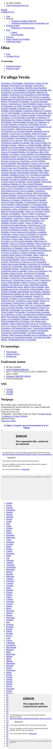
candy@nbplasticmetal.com (17, 369)
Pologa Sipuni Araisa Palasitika (13, 264)
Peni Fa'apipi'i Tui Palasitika (21, 85)
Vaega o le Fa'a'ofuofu (34, 211)
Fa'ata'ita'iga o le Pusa (13, 314)
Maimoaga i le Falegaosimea (22, 28)
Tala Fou (9, 37)
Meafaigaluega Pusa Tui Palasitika (22, 340)
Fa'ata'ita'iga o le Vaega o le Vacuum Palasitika (32, 188)
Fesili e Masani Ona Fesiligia (18, 39)
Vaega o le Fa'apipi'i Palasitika (22, 243)
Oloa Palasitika (17, 35)
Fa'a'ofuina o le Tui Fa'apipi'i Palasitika (17, 241)
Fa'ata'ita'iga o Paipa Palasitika (22, 278)
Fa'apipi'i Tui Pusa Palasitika (21, 298)
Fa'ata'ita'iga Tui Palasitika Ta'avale (32, 124)
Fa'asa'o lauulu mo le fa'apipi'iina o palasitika (28, 232)
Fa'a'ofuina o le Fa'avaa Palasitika (14, 330)
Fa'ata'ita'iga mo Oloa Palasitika (34, 113)
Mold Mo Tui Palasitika (10, 310)
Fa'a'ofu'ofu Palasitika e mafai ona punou (17, 127)
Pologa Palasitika (44, 115)
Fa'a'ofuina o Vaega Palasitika (22, 154)
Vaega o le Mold (27, 214)
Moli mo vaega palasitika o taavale (35, 166)
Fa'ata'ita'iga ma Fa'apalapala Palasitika (17, 337)
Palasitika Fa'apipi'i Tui (19, 175)
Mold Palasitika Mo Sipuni (12, 287)
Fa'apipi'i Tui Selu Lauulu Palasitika (28, 170)
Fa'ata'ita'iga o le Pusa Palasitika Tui (35, 156)
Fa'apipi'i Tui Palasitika (38, 330)
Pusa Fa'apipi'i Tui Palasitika (32, 310)
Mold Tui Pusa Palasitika (34, 287)
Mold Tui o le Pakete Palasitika (37, 305)
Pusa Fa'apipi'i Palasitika (32, 184)
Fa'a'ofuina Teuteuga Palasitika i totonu (26, 246)
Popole (14, 32)
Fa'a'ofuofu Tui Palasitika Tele (39, 90)
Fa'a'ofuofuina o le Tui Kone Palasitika (17, 131)
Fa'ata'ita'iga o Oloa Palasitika (31, 289)
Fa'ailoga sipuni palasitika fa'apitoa (37, 314)
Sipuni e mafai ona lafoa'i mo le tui (24, 324)
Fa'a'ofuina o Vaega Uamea (12, 239)
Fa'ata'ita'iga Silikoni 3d (32, 111)
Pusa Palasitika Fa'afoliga (25, 138)
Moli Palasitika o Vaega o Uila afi (30, 163)
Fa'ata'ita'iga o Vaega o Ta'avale (26, 218)
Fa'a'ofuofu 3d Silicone (26, 195)
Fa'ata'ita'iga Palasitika (42, 328)
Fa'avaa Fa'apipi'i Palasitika (12, 202)
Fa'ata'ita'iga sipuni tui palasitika (14, 271)
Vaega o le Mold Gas (33, 223)
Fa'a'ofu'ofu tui (21, 257)
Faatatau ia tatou (12, 25)
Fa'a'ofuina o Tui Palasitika (12, 83)
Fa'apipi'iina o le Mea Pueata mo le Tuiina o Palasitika (25, 119)
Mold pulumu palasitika (37, 317)
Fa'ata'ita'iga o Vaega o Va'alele (25, 280)
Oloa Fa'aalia (11, 352)
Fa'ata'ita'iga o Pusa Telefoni (27, 301)
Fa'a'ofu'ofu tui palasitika (39, 97)
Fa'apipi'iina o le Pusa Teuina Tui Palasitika (18, 234)
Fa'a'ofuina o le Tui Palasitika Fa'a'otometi (18, 118)
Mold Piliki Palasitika (38, 285)
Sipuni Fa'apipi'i (16, 273)
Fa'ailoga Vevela (13, 56)
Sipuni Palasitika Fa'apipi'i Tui (36, 308)
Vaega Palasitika (33, 182)
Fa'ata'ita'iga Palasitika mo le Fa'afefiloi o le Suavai (23, 192)
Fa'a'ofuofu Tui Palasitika (18, 101)
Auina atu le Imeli (8, 421)
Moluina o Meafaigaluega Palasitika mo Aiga (25, 292)
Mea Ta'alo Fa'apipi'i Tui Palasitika (25, 311)
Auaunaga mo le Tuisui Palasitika (14, 207)
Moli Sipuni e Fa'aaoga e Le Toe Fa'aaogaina (27, 262)
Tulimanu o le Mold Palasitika (30, 145)
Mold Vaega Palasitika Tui (34, 140)
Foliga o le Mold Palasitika (34, 248)
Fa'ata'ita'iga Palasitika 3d (16, 198)
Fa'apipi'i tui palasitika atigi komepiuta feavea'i (28, 179)
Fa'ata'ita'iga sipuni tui (39, 319)
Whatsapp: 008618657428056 (18, 376)
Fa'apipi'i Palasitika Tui (18, 97)
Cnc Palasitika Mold (38, 204)
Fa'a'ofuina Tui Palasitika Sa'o (31, 237)
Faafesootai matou (13, 41)
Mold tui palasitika (28, 115)
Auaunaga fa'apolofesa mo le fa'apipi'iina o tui (30, 23)
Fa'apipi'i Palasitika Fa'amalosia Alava (16, 108)
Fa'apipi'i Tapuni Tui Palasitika (13, 182)
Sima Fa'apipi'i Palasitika (40, 294)
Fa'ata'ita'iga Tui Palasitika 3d (32, 269)
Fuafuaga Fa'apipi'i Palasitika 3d (23, 136)
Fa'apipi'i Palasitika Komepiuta (23, 150)
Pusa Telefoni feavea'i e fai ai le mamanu (17, 191)
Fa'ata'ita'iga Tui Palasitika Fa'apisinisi (16, 296)
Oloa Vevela (46, 414)
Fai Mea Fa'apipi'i (17, 223)
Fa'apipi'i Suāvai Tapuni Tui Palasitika (16, 255)
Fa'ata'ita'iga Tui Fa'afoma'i (38, 264)
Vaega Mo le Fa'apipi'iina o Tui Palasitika (22, 86)
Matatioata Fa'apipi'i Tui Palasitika (15, 250)
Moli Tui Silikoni (17, 305)
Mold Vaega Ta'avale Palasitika (28, 129)
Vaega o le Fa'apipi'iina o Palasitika (15, 319)
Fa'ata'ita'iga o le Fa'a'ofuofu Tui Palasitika (18, 92)
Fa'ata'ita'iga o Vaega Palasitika (33, 200)
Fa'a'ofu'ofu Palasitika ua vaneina (14, 230)
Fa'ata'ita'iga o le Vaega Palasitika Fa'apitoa (26, 104)
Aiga (8, 16)
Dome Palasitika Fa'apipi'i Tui (25, 122)
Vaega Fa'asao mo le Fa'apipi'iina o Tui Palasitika (21, 168)
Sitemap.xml (11, 356)
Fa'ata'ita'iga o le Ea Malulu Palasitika (33, 209)
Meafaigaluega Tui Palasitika (29, 291)
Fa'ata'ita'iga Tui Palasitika (20, 134)
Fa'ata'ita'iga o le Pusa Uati (40, 326)
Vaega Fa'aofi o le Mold (22, 303)
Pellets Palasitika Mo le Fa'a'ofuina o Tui (17, 321)
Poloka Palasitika (22, 204)
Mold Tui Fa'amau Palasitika (12, 211)
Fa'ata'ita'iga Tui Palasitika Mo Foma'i (16, 328)
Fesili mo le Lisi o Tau (10, 412)
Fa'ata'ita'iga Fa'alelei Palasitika (13, 333)
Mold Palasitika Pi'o (22, 177)
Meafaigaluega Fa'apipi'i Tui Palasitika (16, 99)
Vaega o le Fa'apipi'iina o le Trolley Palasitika (26, 105)
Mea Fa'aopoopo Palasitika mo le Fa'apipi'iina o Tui (30, 335)
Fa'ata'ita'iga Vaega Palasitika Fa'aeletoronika (19, 186)
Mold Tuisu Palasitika (32, 266)
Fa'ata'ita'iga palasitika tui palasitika (15, 143)
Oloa (8, 30)
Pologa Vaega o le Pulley (34, 239)
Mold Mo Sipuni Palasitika (36, 88)
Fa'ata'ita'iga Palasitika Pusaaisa (14, 225)
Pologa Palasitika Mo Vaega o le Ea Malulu (27, 227)
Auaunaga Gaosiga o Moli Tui (23, 21)
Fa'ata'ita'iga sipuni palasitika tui (14, 159)
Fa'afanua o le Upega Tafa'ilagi (14, 416)
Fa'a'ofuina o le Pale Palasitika (13, 90)
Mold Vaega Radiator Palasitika (14, 317)
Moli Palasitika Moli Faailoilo (21, 275)
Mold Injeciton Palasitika (28, 172)
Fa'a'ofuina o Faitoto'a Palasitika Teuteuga (27, 253)
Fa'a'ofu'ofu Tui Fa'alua (19, 285)
